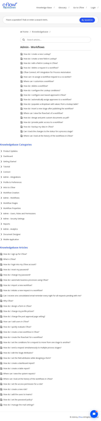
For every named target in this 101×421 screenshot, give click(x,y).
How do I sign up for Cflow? (15, 254)
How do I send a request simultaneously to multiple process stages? (32, 347)
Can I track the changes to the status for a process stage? (48, 131)
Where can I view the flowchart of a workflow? (43, 113)
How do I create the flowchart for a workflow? (23, 337)
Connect (6, 172)
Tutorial (6, 166)
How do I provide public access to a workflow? (43, 122)
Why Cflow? (8, 300)
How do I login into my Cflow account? (19, 264)
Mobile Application (11, 239)
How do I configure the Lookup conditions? (42, 90)
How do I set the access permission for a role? (23, 384)
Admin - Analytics (10, 229)
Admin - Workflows (11, 198)
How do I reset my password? (16, 269)
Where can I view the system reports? (19, 373)
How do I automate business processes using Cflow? (25, 280)
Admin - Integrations (12, 177)
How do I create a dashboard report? (19, 363)
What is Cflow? (9, 259)
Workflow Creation (11, 192)
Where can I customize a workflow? (39, 81)
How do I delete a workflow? (36, 86)
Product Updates (10, 151)
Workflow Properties (12, 208)
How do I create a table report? (16, 368)
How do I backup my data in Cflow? (39, 126)
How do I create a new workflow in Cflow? (21, 332)
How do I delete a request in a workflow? (41, 67)
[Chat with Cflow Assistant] (94, 414)
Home (25, 31)
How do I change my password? (17, 275)
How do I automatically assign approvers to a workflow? (47, 99)
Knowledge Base (44, 7)
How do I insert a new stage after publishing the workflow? (49, 108)
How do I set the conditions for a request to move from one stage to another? (36, 342)
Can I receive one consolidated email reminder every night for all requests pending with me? (42, 295)
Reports (6, 224)
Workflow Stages (10, 203)
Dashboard (8, 156)
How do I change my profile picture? (18, 311)
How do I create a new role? (15, 389)
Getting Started (9, 161)
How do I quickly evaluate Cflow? (17, 327)
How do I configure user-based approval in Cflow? (45, 95)
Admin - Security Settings (13, 218)
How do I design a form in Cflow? (17, 306)
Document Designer (12, 234)
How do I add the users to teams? (17, 394)
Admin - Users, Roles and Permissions (19, 213)
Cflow (80, 417)
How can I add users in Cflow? (16, 321)
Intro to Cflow (9, 187)
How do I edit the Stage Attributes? (18, 352)
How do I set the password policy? (17, 399)
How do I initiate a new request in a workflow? (23, 290)
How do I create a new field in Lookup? (40, 58)
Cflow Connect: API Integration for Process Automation (47, 72)
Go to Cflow (78, 7)
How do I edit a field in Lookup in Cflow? (41, 63)
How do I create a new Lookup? (37, 54)
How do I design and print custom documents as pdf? (46, 117)
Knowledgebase (40, 31)
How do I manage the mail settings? (18, 404)
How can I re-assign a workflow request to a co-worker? (47, 77)
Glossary (63, 7)
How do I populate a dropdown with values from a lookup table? (51, 104)
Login (93, 7)
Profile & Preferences (12, 182)
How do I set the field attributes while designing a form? (27, 358)
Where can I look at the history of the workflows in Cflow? (48, 136)
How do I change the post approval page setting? (24, 316)
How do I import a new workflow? (17, 285)
